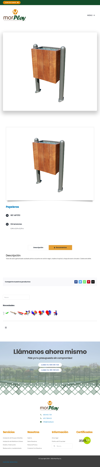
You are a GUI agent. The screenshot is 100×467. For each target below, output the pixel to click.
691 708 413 (47, 418)
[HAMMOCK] (6, 312)
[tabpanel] (50, 258)
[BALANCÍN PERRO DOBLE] (27, 312)
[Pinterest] (89, 282)
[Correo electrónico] (93, 282)
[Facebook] (76, 282)
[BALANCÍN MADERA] (13, 312)
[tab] (38, 247)
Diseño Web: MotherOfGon (10, 462)
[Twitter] (80, 282)
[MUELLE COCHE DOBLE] (34, 312)
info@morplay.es (48, 422)
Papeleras (12, 207)
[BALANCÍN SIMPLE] (20, 312)
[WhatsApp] (84, 282)
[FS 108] (55, 312)
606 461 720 (47, 415)
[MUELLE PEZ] (48, 312)
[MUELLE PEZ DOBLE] (41, 312)
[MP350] (50, 128)
